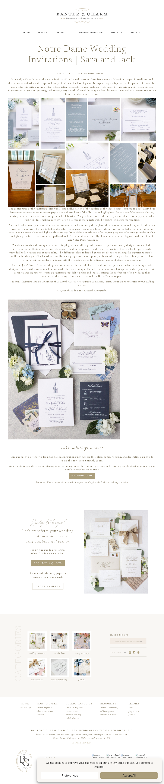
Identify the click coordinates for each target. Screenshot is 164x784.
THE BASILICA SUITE (82, 476)
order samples (48, 587)
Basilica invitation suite (67, 456)
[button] (23, 123)
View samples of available (115, 482)
